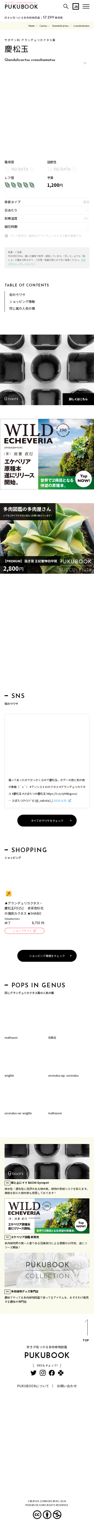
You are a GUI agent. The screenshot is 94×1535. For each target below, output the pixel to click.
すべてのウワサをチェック (47, 820)
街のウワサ (17, 294)
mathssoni (11, 1037)
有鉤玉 (52, 1037)
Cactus (43, 25)
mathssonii (55, 1113)
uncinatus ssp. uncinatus (63, 1075)
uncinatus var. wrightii (18, 1113)
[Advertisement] (47, 634)
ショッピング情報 (22, 301)
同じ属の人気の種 (22, 308)
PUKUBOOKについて (33, 1386)
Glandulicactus (60, 25)
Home (31, 25)
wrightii (9, 1075)
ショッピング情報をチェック (47, 956)
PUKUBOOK (21, 7)
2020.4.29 (60, 800)
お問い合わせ (67, 1386)
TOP (86, 1340)
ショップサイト (22, 931)
